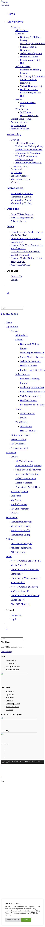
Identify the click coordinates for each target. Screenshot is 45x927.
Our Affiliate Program (21, 543)
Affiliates (10, 539)
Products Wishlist (19, 448)
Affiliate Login (18, 552)
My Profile (16, 500)
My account (10, 695)
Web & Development (30, 361)
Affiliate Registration (21, 547)
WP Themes (26, 426)
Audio (18, 409)
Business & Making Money (28, 465)
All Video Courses (24, 461)
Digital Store (12, 326)
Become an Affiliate (12, 707)
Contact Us (16, 615)
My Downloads (18, 443)
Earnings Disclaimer (13, 666)
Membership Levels (20, 526)
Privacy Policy (11, 660)
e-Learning (11, 452)
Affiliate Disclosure (12, 670)
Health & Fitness (28, 365)
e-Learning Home (19, 491)
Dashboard (16, 495)
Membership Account (21, 521)
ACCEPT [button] (26, 919)
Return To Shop (6, 652)
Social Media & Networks (28, 469)
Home (9, 322)
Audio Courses (27, 413)
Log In (14, 619)
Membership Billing (20, 534)
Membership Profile (20, 530)
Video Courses (22, 374)
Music (23, 417)
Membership (12, 517)
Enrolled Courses (19, 504)
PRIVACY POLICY (13, 920)
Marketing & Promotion (32, 352)
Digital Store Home (20, 435)
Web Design (21, 422)
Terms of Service (11, 663)
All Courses (10, 698)
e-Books (19, 339)
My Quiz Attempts (20, 508)
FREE (9, 556)
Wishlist (15, 513)
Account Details (18, 439)
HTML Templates (28, 430)
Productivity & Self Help (32, 370)
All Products (21, 335)
